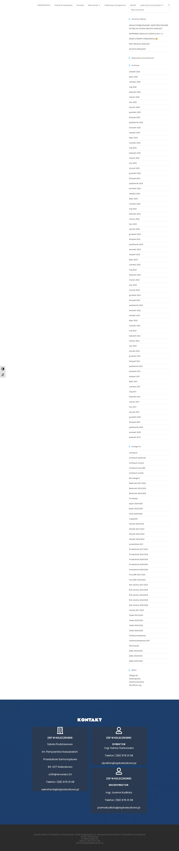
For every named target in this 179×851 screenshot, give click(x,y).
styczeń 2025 (134, 168)
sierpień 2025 (134, 132)
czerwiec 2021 (134, 386)
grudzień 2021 (135, 356)
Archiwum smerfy (136, 473)
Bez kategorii (134, 478)
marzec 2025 (134, 158)
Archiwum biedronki (137, 457)
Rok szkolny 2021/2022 (138, 584)
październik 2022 (136, 305)
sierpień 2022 (134, 315)
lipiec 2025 (133, 137)
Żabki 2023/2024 (136, 650)
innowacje (133, 498)
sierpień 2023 (134, 254)
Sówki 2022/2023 (136, 615)
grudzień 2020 (135, 417)
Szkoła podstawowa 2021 (139, 640)
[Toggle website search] (169, 5)
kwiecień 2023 (135, 275)
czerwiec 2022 (134, 325)
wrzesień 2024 (135, 188)
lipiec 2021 (133, 381)
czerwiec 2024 (134, 203)
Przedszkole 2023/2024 (138, 559)
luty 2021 (133, 407)
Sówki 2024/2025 (136, 625)
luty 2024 (133, 224)
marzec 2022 (134, 341)
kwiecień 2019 (135, 437)
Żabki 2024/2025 (136, 656)
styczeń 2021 (134, 412)
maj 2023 (132, 270)
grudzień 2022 (135, 295)
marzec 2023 (134, 280)
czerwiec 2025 (134, 143)
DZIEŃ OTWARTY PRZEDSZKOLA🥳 (143, 38)
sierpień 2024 (134, 193)
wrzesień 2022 (135, 310)
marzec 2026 (134, 97)
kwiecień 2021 (135, 396)
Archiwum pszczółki (137, 468)
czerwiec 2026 (134, 82)
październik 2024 (136, 183)
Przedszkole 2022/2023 (138, 554)
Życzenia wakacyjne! (137, 49)
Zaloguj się (133, 675)
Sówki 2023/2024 (136, 620)
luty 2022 (133, 346)
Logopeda (133, 518)
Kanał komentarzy (136, 682)
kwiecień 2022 (135, 336)
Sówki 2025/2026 (136, 630)
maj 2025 (132, 148)
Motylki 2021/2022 (136, 529)
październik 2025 (136, 122)
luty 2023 (133, 285)
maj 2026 (132, 87)
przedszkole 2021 (136, 544)
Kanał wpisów (134, 678)
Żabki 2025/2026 (136, 661)
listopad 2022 (134, 300)
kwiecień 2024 (135, 214)
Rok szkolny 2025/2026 (138, 605)
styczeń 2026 (134, 107)
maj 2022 (132, 330)
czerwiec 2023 (134, 264)
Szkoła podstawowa (137, 635)
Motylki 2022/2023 (136, 534)
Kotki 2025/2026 (135, 513)
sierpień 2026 (134, 71)
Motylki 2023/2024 (136, 539)
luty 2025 (133, 163)
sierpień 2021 (134, 376)
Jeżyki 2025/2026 (136, 508)
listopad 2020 (134, 422)
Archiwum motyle (136, 463)
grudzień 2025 (135, 112)
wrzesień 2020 (135, 432)
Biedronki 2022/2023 (137, 488)
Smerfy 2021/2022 (136, 610)
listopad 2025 (134, 117)
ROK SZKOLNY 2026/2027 (139, 44)
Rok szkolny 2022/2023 (138, 589)
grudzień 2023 (135, 234)
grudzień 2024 (135, 173)
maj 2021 (132, 391)
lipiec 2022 (133, 320)
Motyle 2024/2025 (136, 523)
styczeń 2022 (134, 351)
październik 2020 (136, 427)
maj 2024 (132, 209)
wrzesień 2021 (135, 371)
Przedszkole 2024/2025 (138, 564)
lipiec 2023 (133, 259)
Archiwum (133, 452)
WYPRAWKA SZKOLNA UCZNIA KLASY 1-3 (146, 33)
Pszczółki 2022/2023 (137, 579)
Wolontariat (134, 645)
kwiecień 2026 (135, 92)
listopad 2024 (134, 178)
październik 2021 (136, 366)
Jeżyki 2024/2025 (136, 503)
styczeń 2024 (134, 229)
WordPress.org (135, 685)
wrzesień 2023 (135, 249)
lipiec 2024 (133, 198)
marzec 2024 (134, 219)
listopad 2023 (134, 239)
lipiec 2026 (133, 76)
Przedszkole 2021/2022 (138, 549)
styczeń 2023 (134, 290)
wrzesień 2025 (135, 127)
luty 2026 (133, 102)
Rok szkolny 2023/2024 (138, 595)
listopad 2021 (134, 361)
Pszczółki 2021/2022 (137, 574)
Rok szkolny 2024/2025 (138, 600)
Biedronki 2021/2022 (137, 483)
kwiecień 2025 (135, 153)
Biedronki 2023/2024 (137, 493)
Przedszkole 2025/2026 (138, 569)
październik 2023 (136, 244)
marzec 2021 (134, 402)
